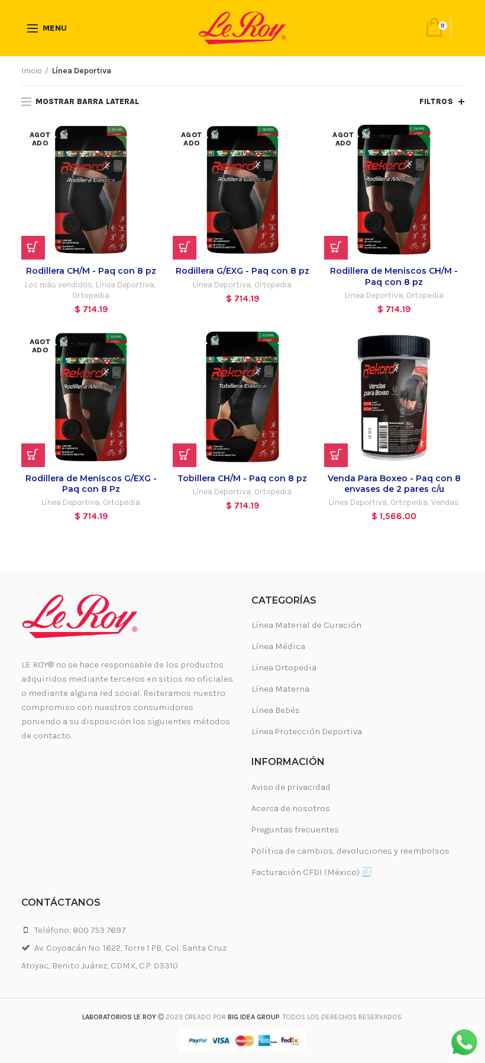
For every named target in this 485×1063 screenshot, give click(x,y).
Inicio (31, 71)
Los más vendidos (58, 285)
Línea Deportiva (125, 285)
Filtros (436, 101)
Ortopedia (90, 295)
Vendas (445, 502)
